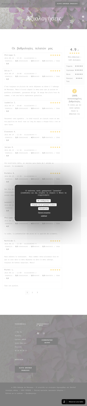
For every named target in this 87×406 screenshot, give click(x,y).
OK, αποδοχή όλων (43, 201)
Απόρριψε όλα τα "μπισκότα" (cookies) (43, 204)
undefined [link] (44, 216)
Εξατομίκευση (43, 208)
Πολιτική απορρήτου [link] (44, 212)
